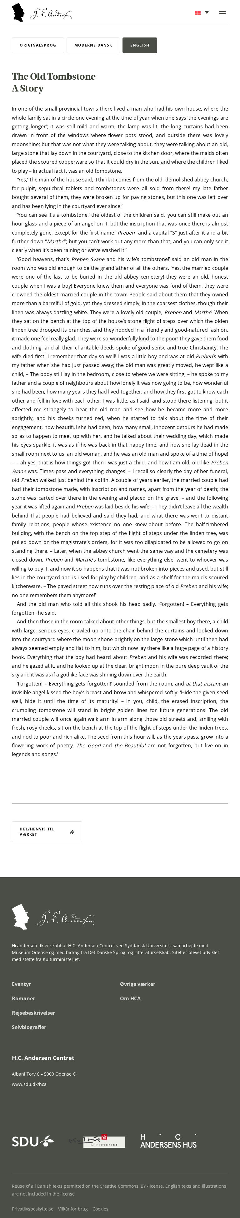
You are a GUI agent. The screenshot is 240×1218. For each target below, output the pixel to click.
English (139, 45)
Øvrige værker (137, 984)
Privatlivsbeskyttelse (32, 1209)
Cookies (100, 1209)
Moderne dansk (93, 45)
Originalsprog (38, 45)
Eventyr (21, 984)
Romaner (23, 998)
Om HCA (130, 998)
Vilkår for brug (73, 1209)
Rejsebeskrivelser (33, 1012)
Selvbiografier (29, 1027)
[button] (202, 12)
